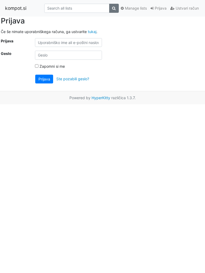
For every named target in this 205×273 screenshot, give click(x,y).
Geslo (6, 53)
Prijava (160, 8)
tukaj (92, 31)
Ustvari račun (187, 8)
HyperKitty (101, 97)
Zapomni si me (51, 66)
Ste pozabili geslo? (72, 78)
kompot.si (15, 8)
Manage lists (135, 8)
